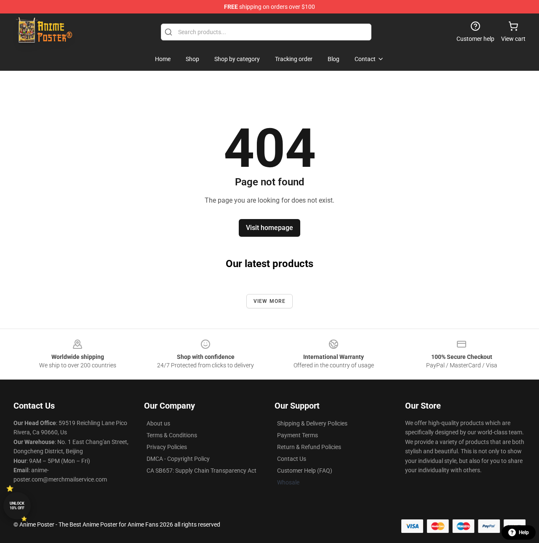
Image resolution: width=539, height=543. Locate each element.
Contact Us (291, 458)
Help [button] (524, 532)
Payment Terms (297, 435)
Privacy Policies (167, 447)
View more (269, 301)
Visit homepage (269, 228)
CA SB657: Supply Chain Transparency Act (201, 470)
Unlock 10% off (17, 505)
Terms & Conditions (172, 435)
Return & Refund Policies (309, 447)
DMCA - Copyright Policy (178, 458)
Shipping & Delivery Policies (312, 423)
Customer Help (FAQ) (304, 470)
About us (158, 423)
